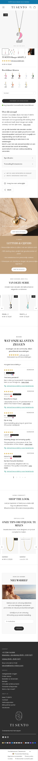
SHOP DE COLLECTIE (19, 269)
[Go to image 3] (18, 52)
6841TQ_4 (23, 314)
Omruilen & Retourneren (10, 684)
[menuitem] (21, 754)
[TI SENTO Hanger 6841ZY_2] (25, 84)
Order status (6, 676)
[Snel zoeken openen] (30, 7)
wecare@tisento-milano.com (12, 666)
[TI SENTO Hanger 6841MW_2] (5, 84)
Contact (5, 700)
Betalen (4, 681)
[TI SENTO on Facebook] (3, 737)
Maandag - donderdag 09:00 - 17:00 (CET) (17, 655)
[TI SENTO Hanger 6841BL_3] (10, 303)
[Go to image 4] (24, 52)
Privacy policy (29, 756)
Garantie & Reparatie (9, 687)
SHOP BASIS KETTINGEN (19, 232)
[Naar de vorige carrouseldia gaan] (2, 308)
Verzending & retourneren (13, 164)
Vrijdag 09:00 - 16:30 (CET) (11, 659)
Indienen (19, 628)
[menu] (19, 751)
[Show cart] (34, 7)
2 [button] (16, 477)
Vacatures (6, 708)
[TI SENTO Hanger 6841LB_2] (25, 76)
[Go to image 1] (5, 52)
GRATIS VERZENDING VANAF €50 (17, 175)
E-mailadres (9, 618)
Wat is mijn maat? (8, 689)
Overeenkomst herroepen (11, 731)
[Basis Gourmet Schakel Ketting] (10, 545)
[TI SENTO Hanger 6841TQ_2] (19, 84)
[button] (6, 61)
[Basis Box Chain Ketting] (28, 545)
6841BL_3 (5, 314)
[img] (8, 370)
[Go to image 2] (12, 52)
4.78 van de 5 (24, 355)
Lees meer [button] (25, 382)
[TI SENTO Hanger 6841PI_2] (5, 76)
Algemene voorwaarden (15, 756)
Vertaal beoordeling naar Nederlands (20, 386)
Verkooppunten (7, 702)
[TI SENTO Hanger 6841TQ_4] (28, 303)
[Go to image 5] (31, 52)
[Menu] (3, 7)
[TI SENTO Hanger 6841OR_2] (12, 84)
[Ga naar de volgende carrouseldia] (36, 308)
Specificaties (8, 158)
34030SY (23, 557)
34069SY (5, 557)
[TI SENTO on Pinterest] (5, 737)
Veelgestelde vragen (9, 674)
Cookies (10, 759)
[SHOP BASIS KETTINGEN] (19, 217)
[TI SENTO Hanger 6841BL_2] (12, 76)
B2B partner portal (8, 705)
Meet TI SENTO (7, 697)
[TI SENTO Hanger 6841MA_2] (32, 76)
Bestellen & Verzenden (10, 679)
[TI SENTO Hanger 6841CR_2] (19, 76)
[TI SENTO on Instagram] (8, 737)
